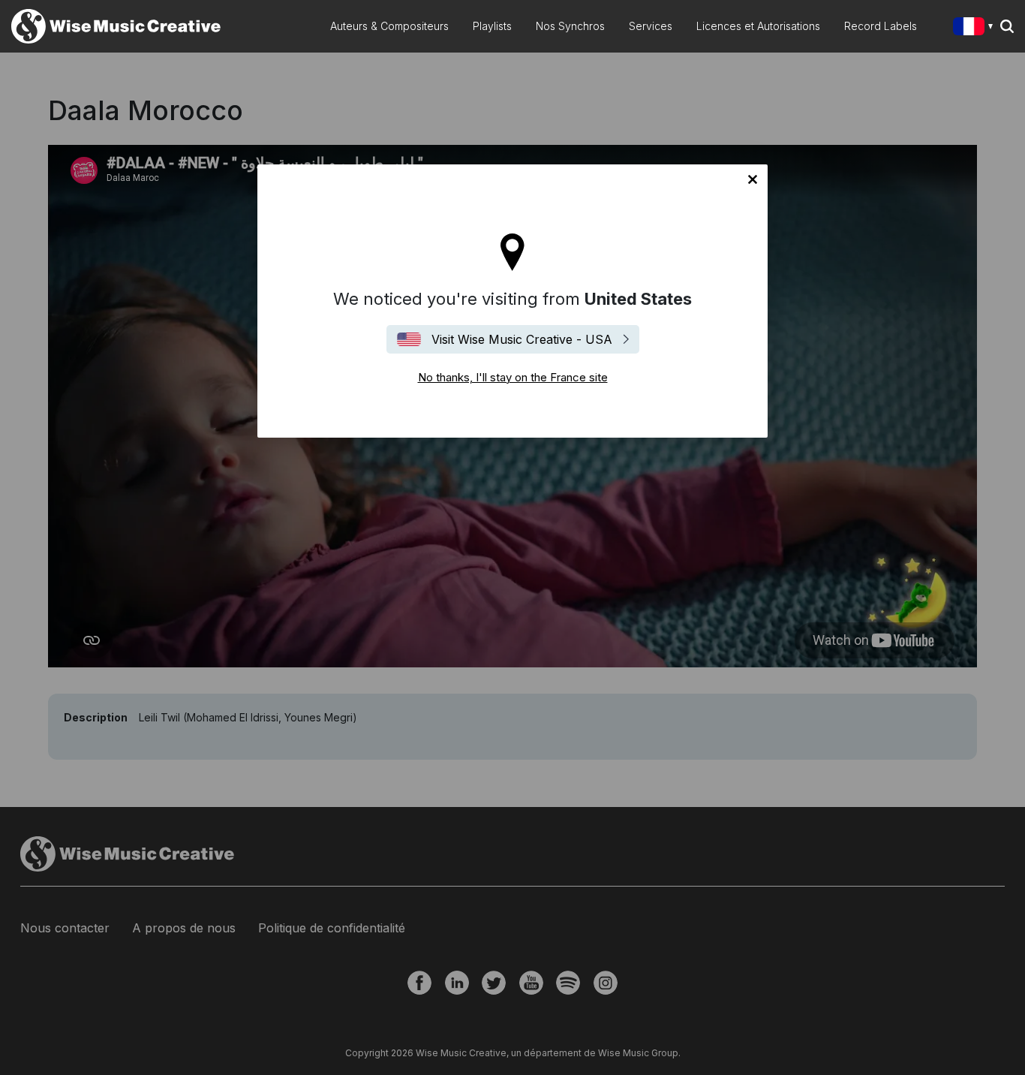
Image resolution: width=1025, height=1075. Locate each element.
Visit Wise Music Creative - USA (521, 339)
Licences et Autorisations (758, 26)
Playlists (492, 26)
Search (1007, 26)
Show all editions (976, 28)
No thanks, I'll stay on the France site (753, 179)
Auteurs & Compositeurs (389, 26)
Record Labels (880, 26)
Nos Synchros (570, 26)
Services (650, 26)
